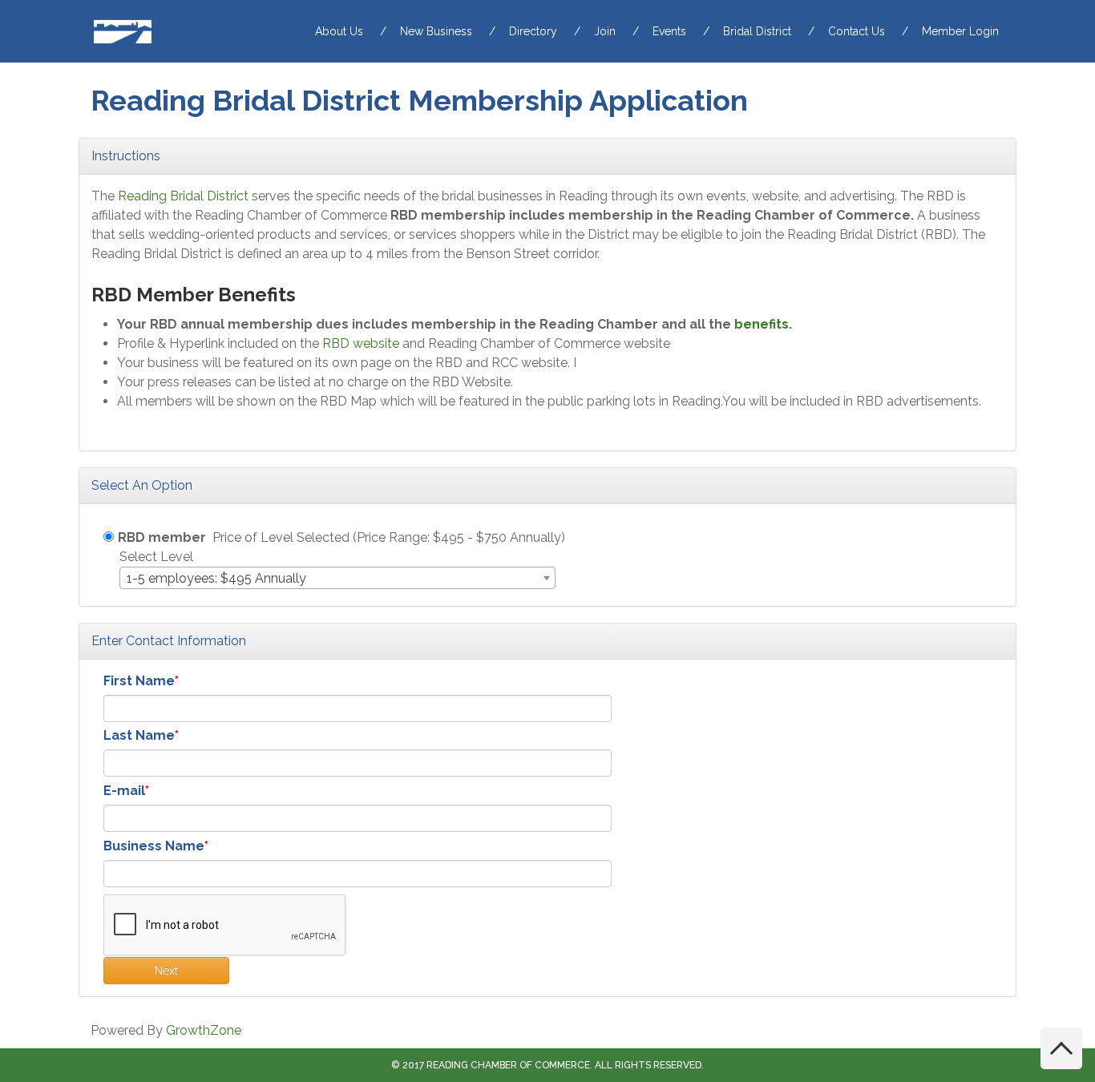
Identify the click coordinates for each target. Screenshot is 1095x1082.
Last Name (139, 735)
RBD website (360, 343)
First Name (139, 680)
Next (166, 970)
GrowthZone (203, 1030)
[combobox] (337, 578)
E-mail (124, 790)
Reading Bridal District (183, 196)
